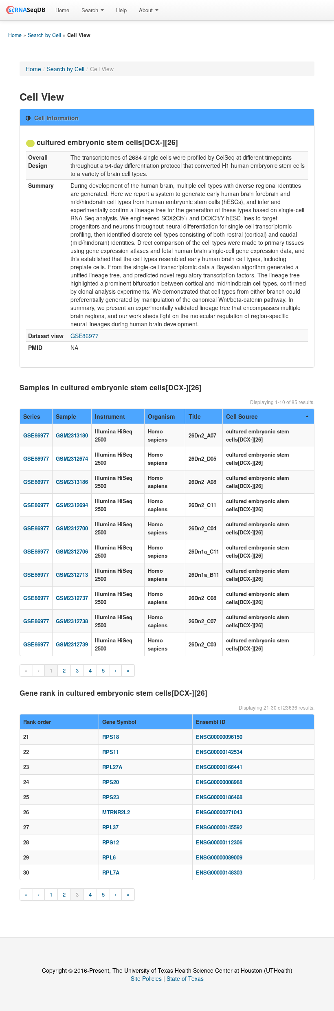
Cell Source (242, 416)
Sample (66, 416)
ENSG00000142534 (219, 752)
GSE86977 (84, 336)
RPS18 (110, 737)
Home (62, 10)
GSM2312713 (72, 574)
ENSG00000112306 (219, 842)
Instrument (110, 416)
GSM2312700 (72, 528)
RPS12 (110, 842)
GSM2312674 (72, 458)
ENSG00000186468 (219, 797)
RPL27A (112, 767)
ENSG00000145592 (219, 827)
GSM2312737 (72, 598)
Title (195, 416)
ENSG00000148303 (219, 872)
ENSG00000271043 (219, 812)
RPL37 (110, 827)
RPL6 (109, 857)
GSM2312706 (72, 551)
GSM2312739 (72, 644)
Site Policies (146, 978)
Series (31, 416)
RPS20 (110, 782)
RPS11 (110, 752)
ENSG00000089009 (219, 857)
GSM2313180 (72, 435)
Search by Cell (44, 35)
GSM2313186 (72, 482)
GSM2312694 (72, 505)
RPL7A (110, 872)
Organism (161, 416)
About (146, 10)
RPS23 (110, 797)
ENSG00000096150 (219, 737)
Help (121, 10)
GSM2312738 (72, 621)
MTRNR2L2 (116, 812)
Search (90, 10)
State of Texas (185, 978)
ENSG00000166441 (219, 767)
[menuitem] (62, 10)
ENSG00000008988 (219, 782)
